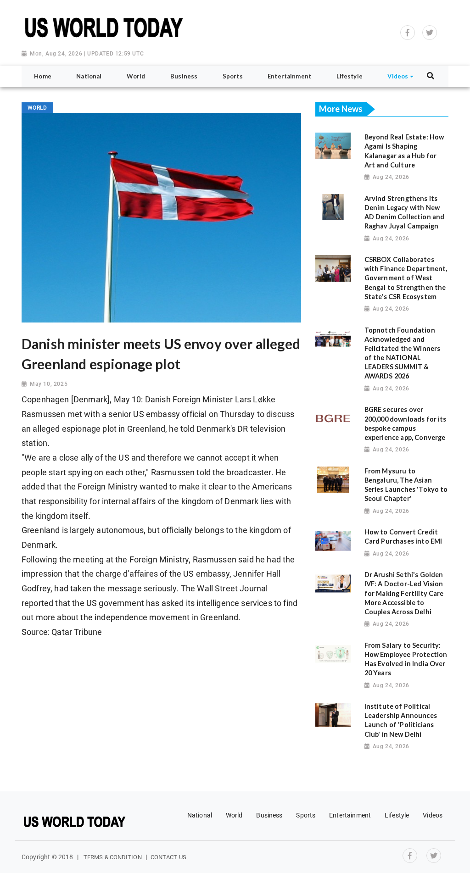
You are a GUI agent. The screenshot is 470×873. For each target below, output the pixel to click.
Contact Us (168, 857)
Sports (305, 815)
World (234, 815)
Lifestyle (397, 815)
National (199, 815)
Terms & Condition (113, 857)
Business (269, 815)
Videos (432, 815)
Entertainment (350, 815)
